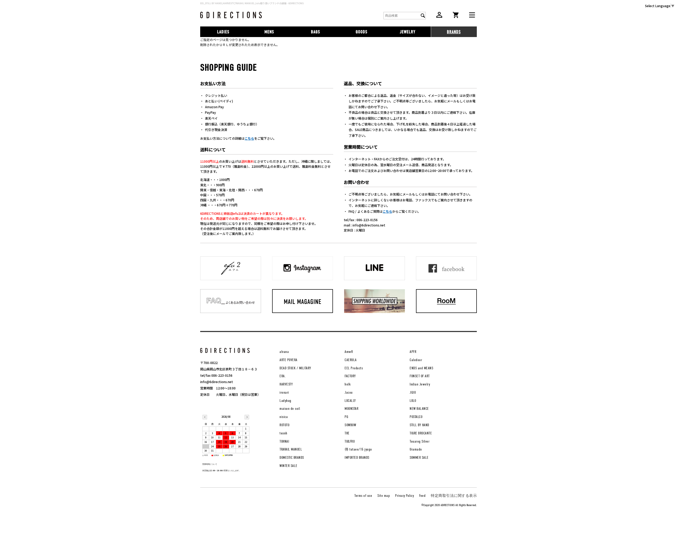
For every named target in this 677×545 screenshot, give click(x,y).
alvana (284, 351)
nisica (284, 417)
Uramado (416, 449)
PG (346, 417)
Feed (422, 495)
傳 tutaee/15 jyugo (358, 449)
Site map (383, 495)
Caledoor (416, 360)
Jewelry (407, 31)
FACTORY (350, 376)
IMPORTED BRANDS (357, 457)
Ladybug (285, 400)
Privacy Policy (404, 495)
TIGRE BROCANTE (421, 433)
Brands (454, 31)
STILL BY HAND (419, 425)
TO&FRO (350, 441)
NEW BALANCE (419, 408)
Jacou (349, 392)
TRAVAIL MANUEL (291, 449)
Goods (361, 31)
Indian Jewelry (420, 384)
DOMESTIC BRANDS (292, 457)
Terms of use (363, 495)
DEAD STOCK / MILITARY (295, 368)
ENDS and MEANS (421, 368)
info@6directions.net (216, 381)
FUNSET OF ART (420, 376)
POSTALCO (416, 417)
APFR (413, 351)
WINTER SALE (289, 466)
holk (348, 384)
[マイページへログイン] (439, 16)
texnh (283, 433)
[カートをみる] (456, 16)
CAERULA (351, 360)
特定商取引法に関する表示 (454, 495)
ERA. (283, 376)
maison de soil (290, 408)
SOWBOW (350, 425)
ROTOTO (284, 425)
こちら (249, 138)
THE (347, 433)
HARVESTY (286, 384)
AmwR (349, 351)
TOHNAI (284, 441)
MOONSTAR (351, 408)
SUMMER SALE (419, 457)
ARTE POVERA (289, 360)
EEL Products (354, 368)
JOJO (413, 392)
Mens (269, 31)
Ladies (223, 31)
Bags (315, 31)
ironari (284, 392)
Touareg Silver (419, 441)
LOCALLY (350, 400)
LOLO (413, 400)
